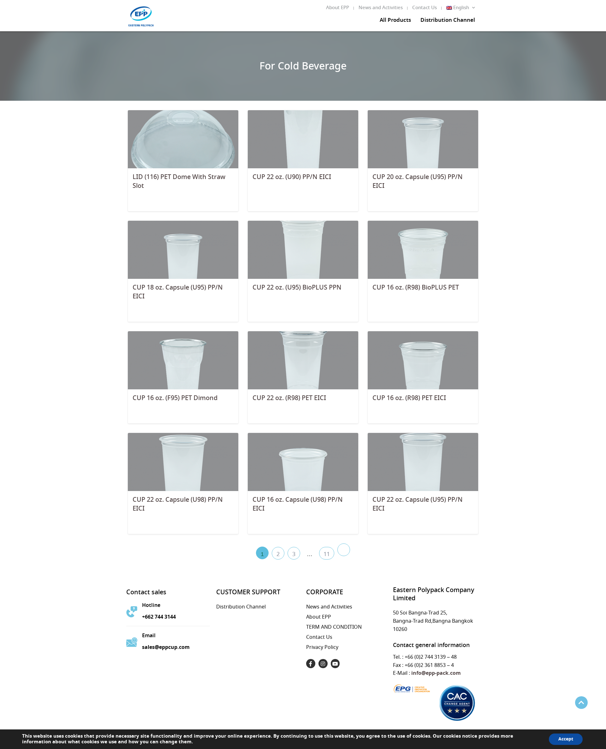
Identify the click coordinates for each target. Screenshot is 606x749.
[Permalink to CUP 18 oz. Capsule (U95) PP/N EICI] (183, 249)
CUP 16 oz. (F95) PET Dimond (175, 398)
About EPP (337, 8)
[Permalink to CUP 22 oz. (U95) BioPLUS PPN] (303, 249)
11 (327, 554)
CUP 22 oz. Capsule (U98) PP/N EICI (178, 504)
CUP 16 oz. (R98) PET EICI (409, 398)
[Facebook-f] (310, 663)
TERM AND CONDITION (334, 627)
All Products (395, 20)
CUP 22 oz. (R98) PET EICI (289, 398)
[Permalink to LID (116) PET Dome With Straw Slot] (183, 138)
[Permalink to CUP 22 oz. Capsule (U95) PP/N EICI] (423, 461)
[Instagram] (323, 663)
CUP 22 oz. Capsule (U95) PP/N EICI (417, 504)
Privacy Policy (322, 647)
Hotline (151, 605)
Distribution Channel (447, 20)
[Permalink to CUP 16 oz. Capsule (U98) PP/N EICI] (303, 461)
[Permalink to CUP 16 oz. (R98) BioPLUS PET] (423, 249)
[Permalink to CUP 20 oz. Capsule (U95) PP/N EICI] (423, 138)
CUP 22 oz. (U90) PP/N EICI (291, 177)
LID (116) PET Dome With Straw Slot (179, 182)
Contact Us (424, 8)
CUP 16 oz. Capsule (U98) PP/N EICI (297, 504)
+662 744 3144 (159, 617)
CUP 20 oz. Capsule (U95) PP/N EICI (417, 182)
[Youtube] (335, 663)
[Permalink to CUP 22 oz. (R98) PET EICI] (303, 359)
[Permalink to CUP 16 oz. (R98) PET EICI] (423, 359)
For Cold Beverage (303, 66)
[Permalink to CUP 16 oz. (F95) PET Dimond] (183, 359)
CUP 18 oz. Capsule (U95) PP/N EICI (178, 292)
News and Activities (381, 8)
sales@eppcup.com (166, 647)
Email (149, 635)
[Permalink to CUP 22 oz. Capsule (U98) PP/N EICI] (183, 461)
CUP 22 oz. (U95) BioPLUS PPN (297, 287)
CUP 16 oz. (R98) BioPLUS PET (415, 287)
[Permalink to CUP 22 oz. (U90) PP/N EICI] (303, 138)
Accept (565, 739)
